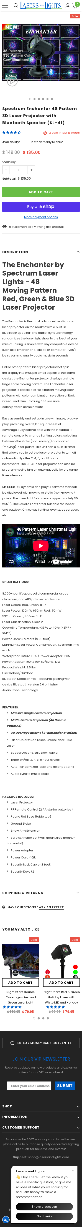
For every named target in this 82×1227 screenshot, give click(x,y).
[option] (41, 52)
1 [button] (30, 99)
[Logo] (41, 5)
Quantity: (9, 162)
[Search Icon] (16, 5)
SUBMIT (65, 1086)
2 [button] (34, 99)
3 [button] (39, 99)
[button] (11, 132)
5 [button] (47, 99)
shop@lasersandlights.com (48, 1157)
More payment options (41, 217)
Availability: (11, 142)
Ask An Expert (51, 907)
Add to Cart (20, 982)
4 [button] (43, 99)
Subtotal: (9, 178)
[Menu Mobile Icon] (5, 5)
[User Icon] (68, 5)
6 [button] (52, 99)
